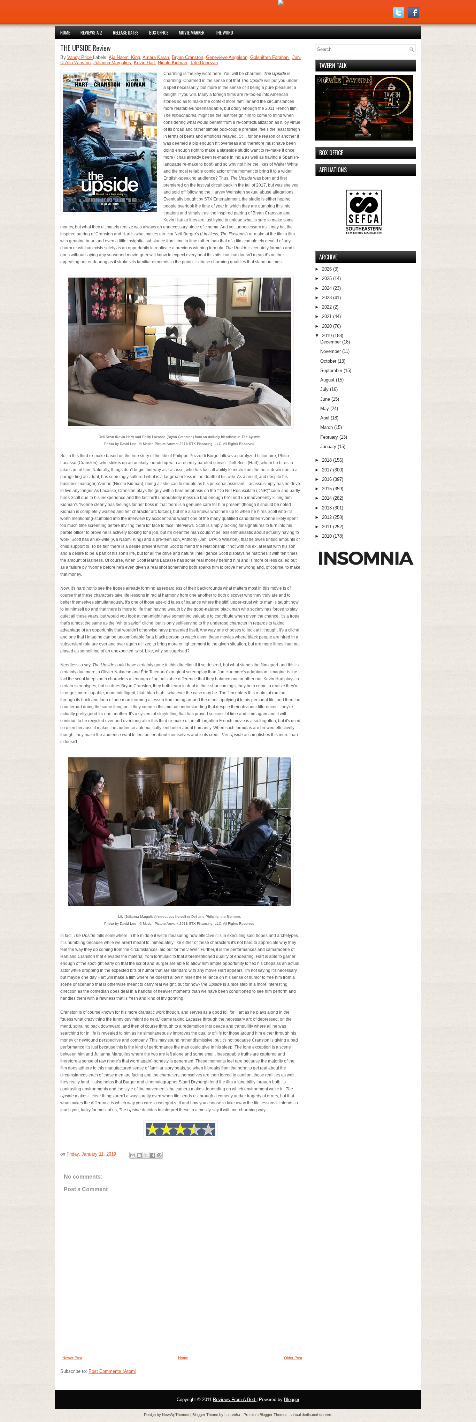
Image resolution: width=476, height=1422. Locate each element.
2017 (327, 469)
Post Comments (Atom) (112, 1371)
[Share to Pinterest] (159, 1155)
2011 (327, 526)
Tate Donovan (204, 62)
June (325, 399)
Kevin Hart (144, 62)
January (328, 446)
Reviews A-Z (91, 32)
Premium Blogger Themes (266, 1415)
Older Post (293, 1358)
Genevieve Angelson (226, 57)
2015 (327, 488)
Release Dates (126, 32)
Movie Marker (192, 32)
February (329, 437)
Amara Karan (156, 57)
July (324, 389)
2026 (327, 269)
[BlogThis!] (139, 1155)
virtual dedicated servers (311, 1415)
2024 (327, 288)
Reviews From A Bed (234, 1399)
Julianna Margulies (112, 62)
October (328, 361)
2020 (327, 326)
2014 (327, 498)
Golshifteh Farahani (270, 57)
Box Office (158, 32)
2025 (327, 278)
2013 (327, 507)
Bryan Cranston (187, 57)
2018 (327, 460)
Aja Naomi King (124, 57)
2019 (327, 335)
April (324, 418)
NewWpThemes (176, 1415)
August (327, 380)
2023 (327, 297)
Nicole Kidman (172, 62)
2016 (327, 479)
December (330, 342)
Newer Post (72, 1358)
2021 (327, 316)
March (326, 427)
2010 (327, 536)
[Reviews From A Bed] (281, 4)
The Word (224, 32)
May (324, 408)
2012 (327, 517)
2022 (327, 307)
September (331, 370)
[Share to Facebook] (152, 1155)
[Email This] (132, 1155)
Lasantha (232, 1415)
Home (65, 32)
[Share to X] (146, 1155)
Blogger (291, 1399)
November (330, 351)
